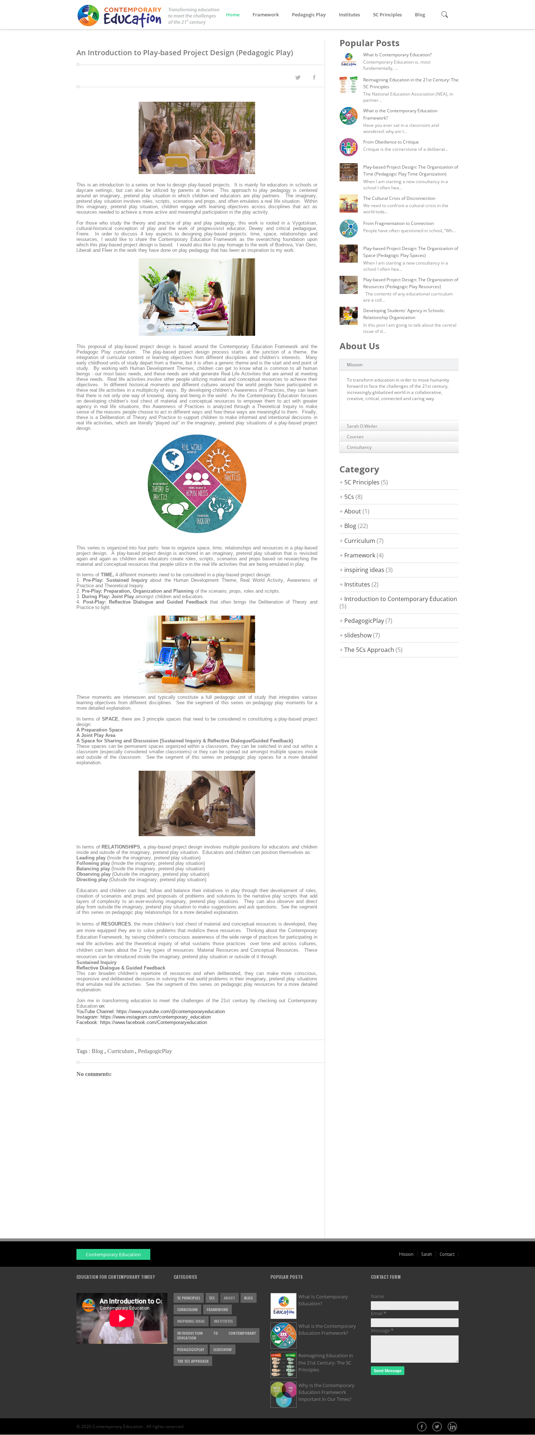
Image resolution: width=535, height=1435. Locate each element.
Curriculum (121, 1051)
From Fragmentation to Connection (398, 223)
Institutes (349, 14)
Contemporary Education (113, 1254)
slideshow (358, 635)
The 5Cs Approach (369, 650)
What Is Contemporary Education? (397, 55)
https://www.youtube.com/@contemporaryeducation (170, 1011)
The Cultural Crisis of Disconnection (399, 198)
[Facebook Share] (314, 77)
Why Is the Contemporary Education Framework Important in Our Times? (326, 1392)
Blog (420, 14)
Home (232, 14)
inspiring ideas (364, 570)
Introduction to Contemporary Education (400, 599)
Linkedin (453, 1427)
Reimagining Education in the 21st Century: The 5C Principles (325, 1362)
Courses (355, 437)
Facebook (422, 1427)
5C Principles (387, 14)
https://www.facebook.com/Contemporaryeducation (153, 1022)
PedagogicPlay (155, 1051)
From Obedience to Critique (391, 142)
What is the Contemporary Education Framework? (327, 1329)
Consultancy (359, 447)
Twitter (437, 1427)
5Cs (349, 497)
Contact (447, 1254)
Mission (354, 365)
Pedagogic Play (309, 14)
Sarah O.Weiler (362, 426)
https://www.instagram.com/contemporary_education (155, 1017)
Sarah (426, 1254)
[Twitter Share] (298, 77)
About (352, 511)
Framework (266, 14)
